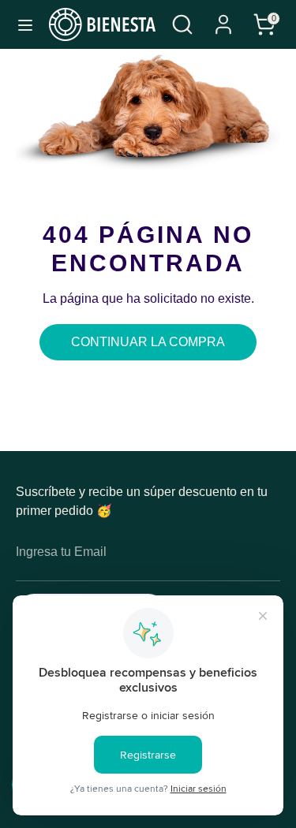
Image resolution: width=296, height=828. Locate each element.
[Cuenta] (223, 17)
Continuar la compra (148, 342)
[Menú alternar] (25, 24)
